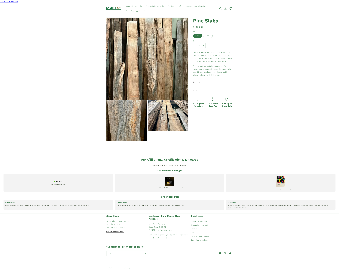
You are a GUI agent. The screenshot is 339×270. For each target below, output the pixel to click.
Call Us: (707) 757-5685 (9, 1)
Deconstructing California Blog (202, 236)
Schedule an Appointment (200, 240)
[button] (135, 6)
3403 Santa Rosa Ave (212, 104)
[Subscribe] (145, 253)
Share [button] (198, 82)
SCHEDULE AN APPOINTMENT (115, 231)
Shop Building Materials (200, 225)
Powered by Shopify (124, 268)
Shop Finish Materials (199, 221)
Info (192, 232)
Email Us (196, 90)
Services (194, 229)
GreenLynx (114, 268)
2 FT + (208, 36)
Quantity (196, 41)
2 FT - (197, 36)
